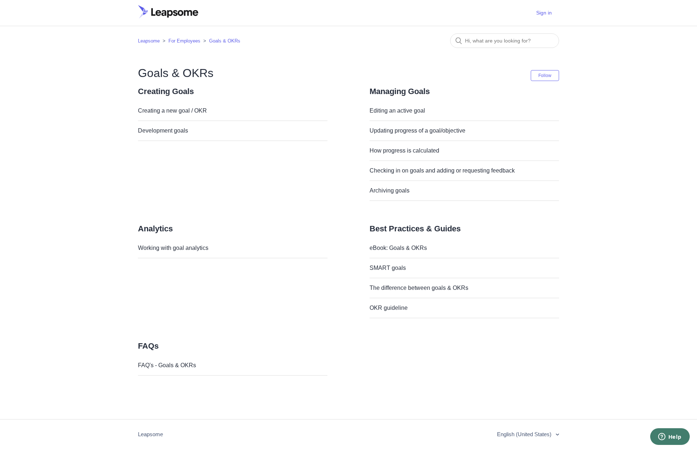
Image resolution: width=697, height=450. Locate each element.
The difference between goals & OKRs (419, 288)
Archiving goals (389, 190)
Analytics (155, 228)
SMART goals (388, 268)
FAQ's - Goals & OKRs (167, 365)
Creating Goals (166, 91)
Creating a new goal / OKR (172, 111)
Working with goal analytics (173, 248)
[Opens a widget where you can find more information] (670, 437)
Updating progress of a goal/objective (417, 130)
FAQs (148, 345)
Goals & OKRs (224, 41)
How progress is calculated (404, 150)
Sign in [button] (544, 13)
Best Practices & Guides (415, 228)
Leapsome (149, 41)
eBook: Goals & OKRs (398, 248)
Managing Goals (400, 91)
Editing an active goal (397, 111)
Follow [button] (544, 75)
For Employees (184, 41)
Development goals (163, 130)
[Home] (168, 16)
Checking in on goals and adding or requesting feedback (442, 170)
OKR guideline (389, 308)
